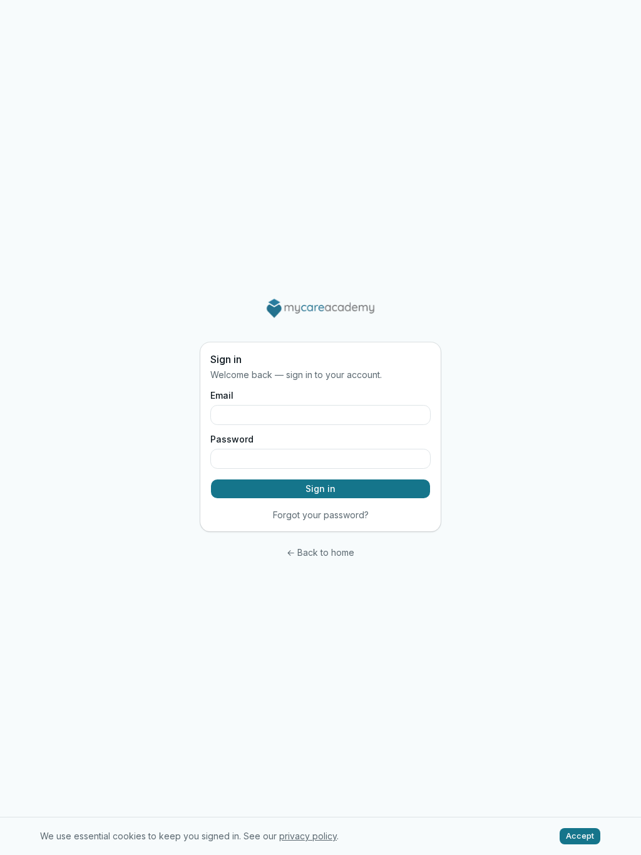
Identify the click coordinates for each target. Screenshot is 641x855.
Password (232, 439)
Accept (580, 836)
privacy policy (308, 836)
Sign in (320, 488)
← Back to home (320, 552)
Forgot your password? (321, 514)
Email (221, 395)
